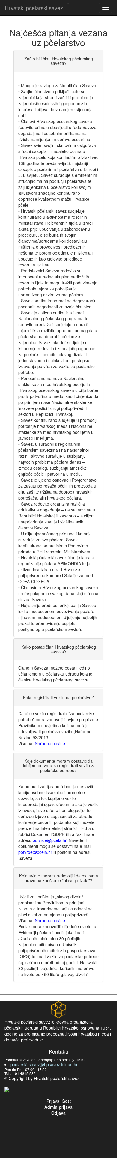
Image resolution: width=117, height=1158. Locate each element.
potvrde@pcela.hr (49, 840)
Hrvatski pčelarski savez (34, 8)
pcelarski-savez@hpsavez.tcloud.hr (44, 1064)
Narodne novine (50, 743)
